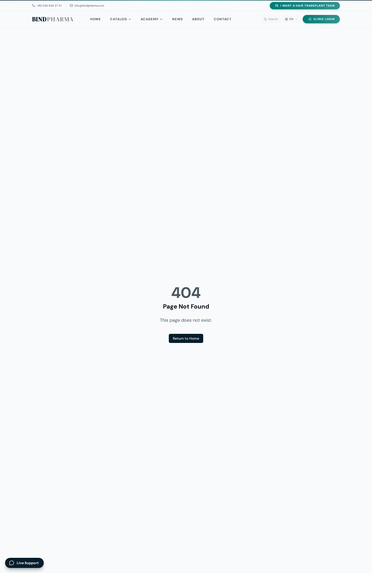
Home (95, 19)
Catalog (118, 19)
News (177, 19)
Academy (149, 19)
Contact (223, 19)
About (198, 19)
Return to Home (186, 338)
